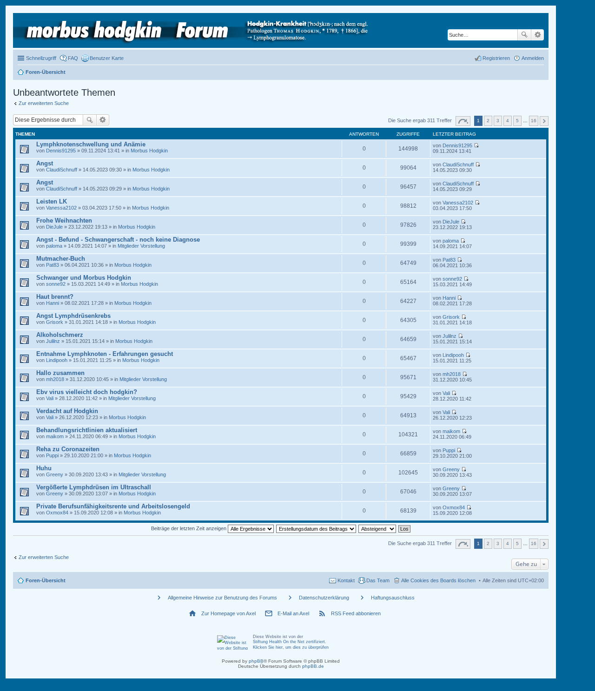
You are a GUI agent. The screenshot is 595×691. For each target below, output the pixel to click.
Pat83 (52, 265)
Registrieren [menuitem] (496, 58)
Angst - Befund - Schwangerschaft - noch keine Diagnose (118, 239)
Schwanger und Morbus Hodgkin (83, 277)
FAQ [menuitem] (73, 58)
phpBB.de (313, 666)
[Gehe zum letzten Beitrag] (476, 145)
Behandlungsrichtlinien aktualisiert (86, 430)
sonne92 (56, 284)
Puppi (52, 455)
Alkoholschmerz (59, 334)
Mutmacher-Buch (60, 258)
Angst (44, 163)
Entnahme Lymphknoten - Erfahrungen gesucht (104, 353)
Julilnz (53, 341)
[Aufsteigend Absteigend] (377, 528)
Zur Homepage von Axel (228, 613)
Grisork (54, 322)
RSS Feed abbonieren (356, 613)
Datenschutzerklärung (324, 597)
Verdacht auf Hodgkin (67, 411)
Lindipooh (56, 360)
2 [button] (488, 120)
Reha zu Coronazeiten (67, 449)
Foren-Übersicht (46, 580)
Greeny (54, 474)
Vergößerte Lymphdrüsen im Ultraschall (93, 487)
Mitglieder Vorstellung (141, 246)
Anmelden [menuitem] (533, 58)
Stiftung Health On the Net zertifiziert (289, 641)
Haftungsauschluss (393, 597)
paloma (54, 246)
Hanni (52, 303)
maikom (55, 436)
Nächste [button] (544, 121)
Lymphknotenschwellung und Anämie (90, 144)
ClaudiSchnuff (61, 169)
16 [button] (533, 120)
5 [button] (517, 120)
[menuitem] (102, 58)
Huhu (44, 468)
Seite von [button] (463, 121)
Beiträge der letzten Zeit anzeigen (189, 528)
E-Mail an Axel (293, 613)
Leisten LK (51, 201)
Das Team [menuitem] (378, 580)
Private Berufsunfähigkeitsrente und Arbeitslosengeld (113, 506)
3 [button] (497, 120)
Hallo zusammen (60, 372)
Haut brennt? (54, 296)
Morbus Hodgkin (149, 150)
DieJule (54, 227)
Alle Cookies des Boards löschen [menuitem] (438, 580)
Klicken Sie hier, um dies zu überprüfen (291, 647)
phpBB (256, 661)
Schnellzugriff (41, 58)
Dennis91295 (61, 150)
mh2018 (55, 379)
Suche (524, 34)
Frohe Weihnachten (64, 220)
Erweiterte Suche (537, 34)
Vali (49, 398)
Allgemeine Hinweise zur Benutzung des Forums (222, 597)
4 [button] (507, 120)
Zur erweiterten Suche (44, 103)
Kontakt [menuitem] (346, 580)
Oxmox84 (57, 512)
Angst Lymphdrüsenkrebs (73, 315)
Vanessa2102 (61, 208)
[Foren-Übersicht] (193, 30)
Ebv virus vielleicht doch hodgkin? (86, 391)
